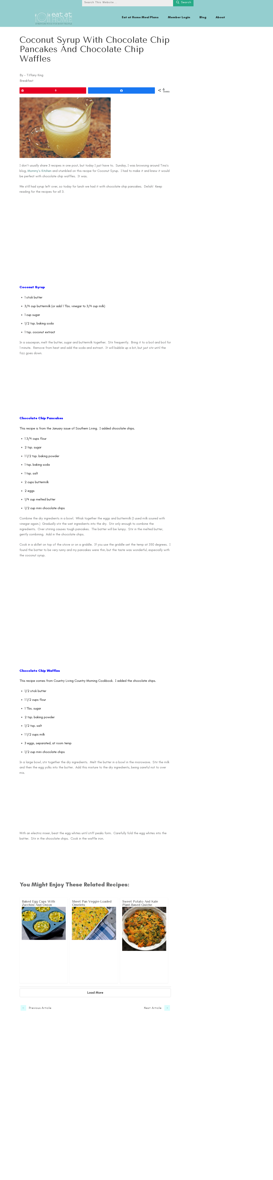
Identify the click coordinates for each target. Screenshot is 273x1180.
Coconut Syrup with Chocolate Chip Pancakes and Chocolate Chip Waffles (95, 49)
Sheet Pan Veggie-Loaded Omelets (94, 940)
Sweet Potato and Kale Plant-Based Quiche (144, 940)
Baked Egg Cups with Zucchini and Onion (44, 940)
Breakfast (26, 81)
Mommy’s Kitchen (39, 171)
